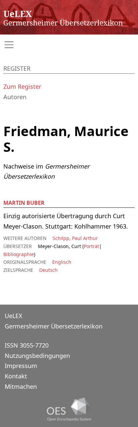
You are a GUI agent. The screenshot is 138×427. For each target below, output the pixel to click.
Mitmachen (21, 386)
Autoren (14, 97)
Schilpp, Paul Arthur (75, 238)
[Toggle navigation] (69, 45)
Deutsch (48, 270)
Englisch (61, 262)
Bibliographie (18, 254)
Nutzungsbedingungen (37, 356)
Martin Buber (24, 202)
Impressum (21, 366)
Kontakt (16, 376)
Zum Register (22, 86)
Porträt (91, 246)
